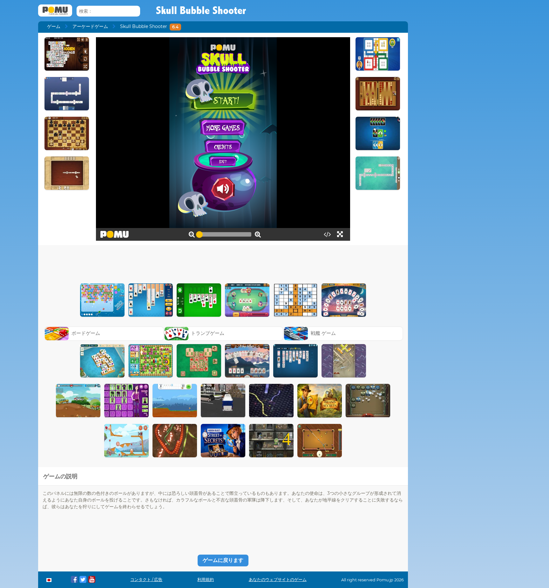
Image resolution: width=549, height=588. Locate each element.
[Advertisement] (223, 262)
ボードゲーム (85, 333)
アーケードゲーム (90, 26)
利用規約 (205, 579)
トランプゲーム (207, 333)
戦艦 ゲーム (323, 333)
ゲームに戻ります (223, 560)
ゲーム (53, 26)
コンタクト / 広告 (146, 579)
